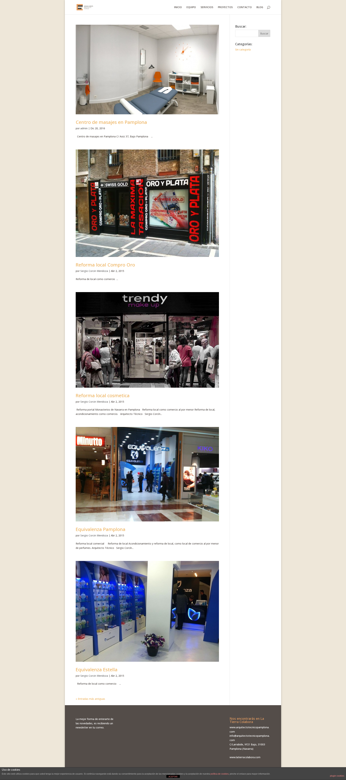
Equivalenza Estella (96, 669)
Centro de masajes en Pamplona (111, 122)
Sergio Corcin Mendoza (94, 271)
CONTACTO (244, 7)
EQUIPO (191, 7)
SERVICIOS (207, 7)
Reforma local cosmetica (103, 395)
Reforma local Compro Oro (105, 264)
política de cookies (219, 774)
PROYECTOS (225, 7)
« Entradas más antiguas (90, 698)
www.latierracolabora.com (245, 757)
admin (84, 128)
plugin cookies (337, 776)
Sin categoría (243, 49)
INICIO (178, 7)
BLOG (259, 7)
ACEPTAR (173, 776)
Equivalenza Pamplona (100, 529)
